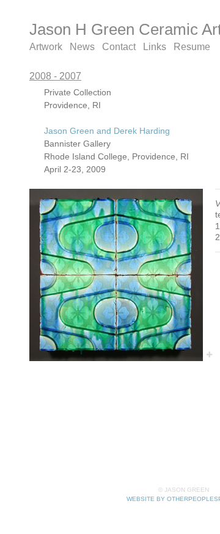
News (82, 47)
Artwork (45, 47)
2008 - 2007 (55, 76)
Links (154, 47)
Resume (192, 47)
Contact (119, 47)
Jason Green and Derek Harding (107, 131)
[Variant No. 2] (116, 275)
